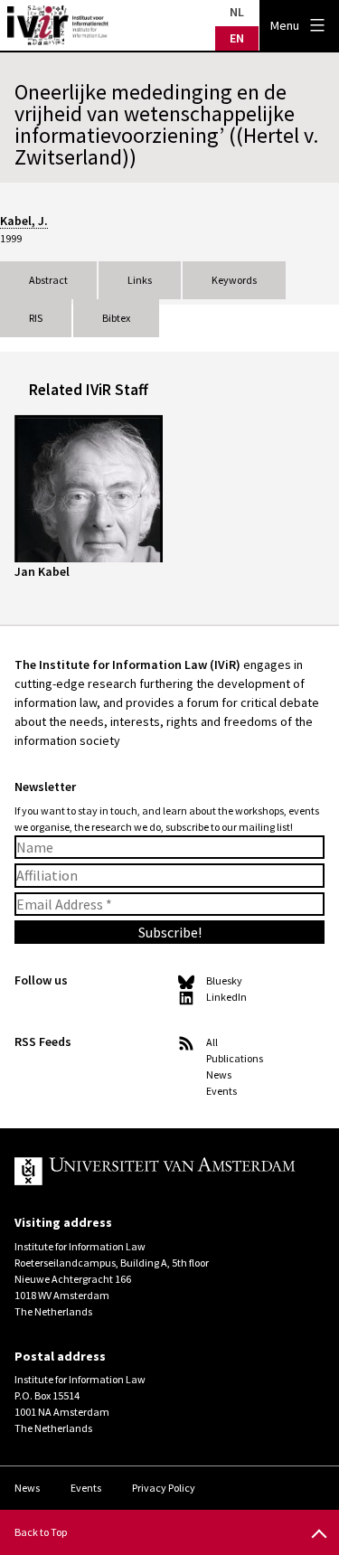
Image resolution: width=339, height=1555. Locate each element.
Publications (234, 1058)
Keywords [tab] (234, 280)
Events (221, 1091)
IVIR (57, 25)
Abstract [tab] (48, 280)
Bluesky (224, 980)
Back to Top (40, 1532)
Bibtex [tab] (116, 318)
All (212, 1042)
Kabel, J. (24, 220)
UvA (155, 1171)
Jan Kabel (42, 571)
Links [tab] (139, 280)
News (218, 1074)
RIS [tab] (35, 318)
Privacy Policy (163, 1487)
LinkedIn (226, 997)
